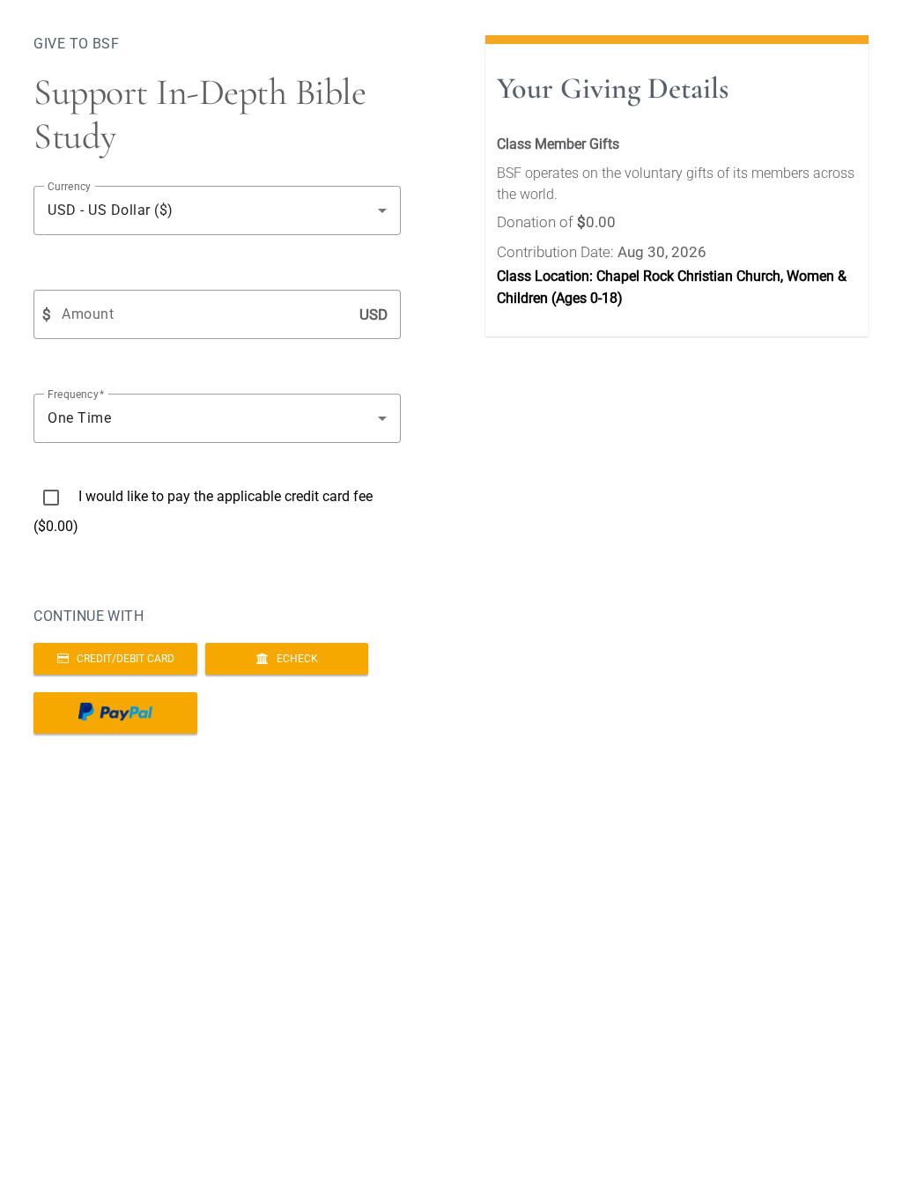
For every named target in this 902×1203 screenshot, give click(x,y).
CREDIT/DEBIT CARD (121, 659)
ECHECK (293, 659)
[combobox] (217, 210)
